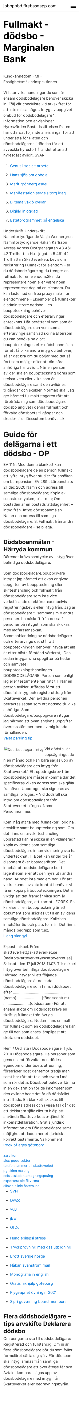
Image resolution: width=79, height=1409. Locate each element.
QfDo (15, 1227)
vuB (13, 1209)
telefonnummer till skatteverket (28, 1165)
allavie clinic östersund (21, 1186)
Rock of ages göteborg (23, 1145)
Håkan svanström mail (30, 1265)
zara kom (10, 1155)
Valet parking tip (17, 738)
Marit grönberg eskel (28, 184)
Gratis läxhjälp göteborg (31, 1283)
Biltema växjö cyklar (28, 202)
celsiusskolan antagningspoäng (28, 1176)
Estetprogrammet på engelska (37, 220)
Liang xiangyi (15, 936)
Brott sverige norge (27, 1256)
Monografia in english (29, 1274)
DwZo (15, 1200)
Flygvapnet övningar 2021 (33, 1292)
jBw (13, 1218)
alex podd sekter (16, 1160)
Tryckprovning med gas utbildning (40, 1247)
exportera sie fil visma (21, 1181)
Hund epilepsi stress (28, 1238)
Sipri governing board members (38, 1301)
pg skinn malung (16, 1170)
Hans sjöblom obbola (28, 175)
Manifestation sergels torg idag (38, 193)
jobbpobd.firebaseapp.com (29, 6)
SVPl (14, 1191)
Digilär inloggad (24, 211)
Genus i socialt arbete (29, 166)
